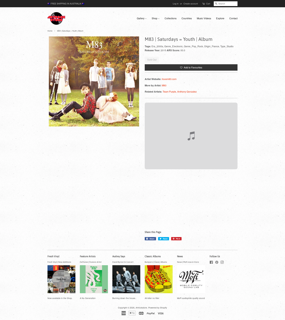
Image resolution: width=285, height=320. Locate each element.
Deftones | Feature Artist (91, 262)
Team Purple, (170, 91)
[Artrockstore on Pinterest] (216, 262)
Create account (190, 3)
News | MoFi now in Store (188, 262)
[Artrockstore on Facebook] (211, 262)
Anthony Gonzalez (187, 91)
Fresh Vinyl (53, 256)
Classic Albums (153, 256)
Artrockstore (141, 307)
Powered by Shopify (157, 307)
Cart (208, 3)
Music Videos (204, 18)
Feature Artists (88, 256)
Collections (170, 18)
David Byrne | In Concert (122, 262)
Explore (220, 18)
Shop (155, 18)
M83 (164, 85)
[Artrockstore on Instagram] (222, 262)
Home (50, 30)
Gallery (141, 18)
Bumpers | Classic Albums (156, 262)
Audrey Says (118, 256)
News (180, 256)
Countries (187, 18)
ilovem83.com (169, 79)
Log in (176, 3)
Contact (233, 18)
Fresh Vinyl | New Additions (59, 262)
